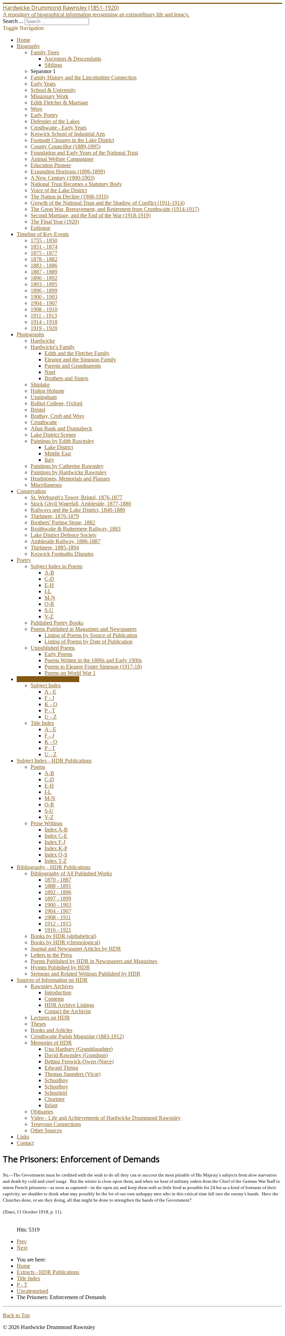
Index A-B (56, 830)
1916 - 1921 (57, 930)
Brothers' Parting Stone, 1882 (63, 522)
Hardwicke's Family (53, 347)
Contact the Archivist (67, 1011)
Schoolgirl (55, 1093)
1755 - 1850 (44, 240)
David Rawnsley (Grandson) (76, 1055)
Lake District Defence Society (64, 535)
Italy (49, 460)
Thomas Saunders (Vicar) (72, 1074)
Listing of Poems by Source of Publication (90, 635)
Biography (28, 46)
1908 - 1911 (57, 917)
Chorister (54, 1099)
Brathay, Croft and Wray (57, 416)
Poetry (24, 560)
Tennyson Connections (56, 1124)
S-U (49, 610)
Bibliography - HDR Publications (53, 867)
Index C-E (55, 836)
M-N (49, 598)
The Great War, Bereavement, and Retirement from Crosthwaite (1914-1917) (115, 209)
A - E (50, 692)
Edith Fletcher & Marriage (59, 103)
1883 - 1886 (44, 265)
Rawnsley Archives (52, 986)
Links (23, 1137)
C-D (49, 579)
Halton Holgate (47, 391)
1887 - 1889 (44, 272)
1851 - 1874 (44, 247)
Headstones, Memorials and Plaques (70, 479)
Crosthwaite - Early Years (59, 128)
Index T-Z (55, 861)
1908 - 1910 (44, 309)
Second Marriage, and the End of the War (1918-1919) (90, 215)
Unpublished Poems (53, 648)
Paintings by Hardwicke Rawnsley (69, 472)
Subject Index (46, 685)
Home (23, 40)
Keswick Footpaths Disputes (62, 554)
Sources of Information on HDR (52, 980)
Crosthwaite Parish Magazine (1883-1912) (77, 1036)
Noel (49, 372)
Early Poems (58, 654)
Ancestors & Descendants (72, 59)
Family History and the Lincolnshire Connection (84, 77)
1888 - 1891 (57, 886)
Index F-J (54, 842)
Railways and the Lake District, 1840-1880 (78, 510)
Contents (54, 999)
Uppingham (44, 397)
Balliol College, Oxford (56, 403)
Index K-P (55, 848)
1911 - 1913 (44, 316)
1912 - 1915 (57, 924)
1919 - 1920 (44, 328)
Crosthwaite (44, 422)
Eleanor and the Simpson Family (80, 359)
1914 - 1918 (44, 322)
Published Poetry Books (57, 623)
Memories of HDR (51, 1043)
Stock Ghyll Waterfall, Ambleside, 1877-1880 (81, 504)
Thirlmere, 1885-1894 (55, 547)
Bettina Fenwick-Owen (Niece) (79, 1061)
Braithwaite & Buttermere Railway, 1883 (76, 529)
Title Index (42, 723)
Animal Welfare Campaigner (62, 159)
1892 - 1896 (57, 892)
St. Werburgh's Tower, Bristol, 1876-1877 (76, 497)
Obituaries (42, 1112)
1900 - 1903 (44, 297)
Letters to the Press (51, 955)
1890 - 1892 (44, 278)
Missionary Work (49, 96)
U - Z (50, 717)
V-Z (49, 616)
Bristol (38, 410)
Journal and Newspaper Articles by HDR (76, 949)
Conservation (31, 491)
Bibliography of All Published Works (71, 873)
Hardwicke (43, 341)
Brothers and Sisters (66, 378)
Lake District (58, 447)
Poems (38, 767)
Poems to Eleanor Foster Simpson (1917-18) (93, 667)
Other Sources (46, 1130)
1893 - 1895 (44, 284)
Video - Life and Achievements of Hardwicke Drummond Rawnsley (106, 1118)
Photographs (30, 334)
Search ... (13, 21)
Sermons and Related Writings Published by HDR (85, 974)
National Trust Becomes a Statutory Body (76, 184)
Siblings (53, 65)
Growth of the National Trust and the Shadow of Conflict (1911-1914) (108, 203)
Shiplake (40, 385)
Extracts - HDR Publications (48, 679)
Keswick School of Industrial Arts (68, 134)
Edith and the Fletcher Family (76, 353)
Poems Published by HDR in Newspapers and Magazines (94, 961)
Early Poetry (44, 115)
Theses (38, 1024)
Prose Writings (47, 823)
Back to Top (16, 1315)
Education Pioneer (51, 165)
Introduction (57, 992)
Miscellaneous (46, 485)
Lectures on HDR (50, 1018)
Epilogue (40, 228)
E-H (49, 585)
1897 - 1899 (57, 898)
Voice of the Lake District (59, 190)
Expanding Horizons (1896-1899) (68, 171)
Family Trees (45, 52)
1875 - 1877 (44, 253)
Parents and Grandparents (72, 366)
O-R (49, 604)
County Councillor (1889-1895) (65, 146)
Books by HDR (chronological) (65, 942)
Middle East (57, 453)
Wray (36, 109)
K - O (50, 704)
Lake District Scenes (53, 435)
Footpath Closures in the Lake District (72, 140)
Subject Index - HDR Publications (54, 761)
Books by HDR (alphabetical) (63, 936)
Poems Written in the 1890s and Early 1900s (93, 660)
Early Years (43, 84)
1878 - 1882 (44, 259)
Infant (50, 1105)
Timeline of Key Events (43, 234)
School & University (53, 90)
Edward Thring (61, 1068)
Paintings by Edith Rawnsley (62, 441)
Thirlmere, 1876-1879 (55, 516)
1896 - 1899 (44, 291)
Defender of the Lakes (55, 121)
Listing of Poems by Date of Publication (88, 641)
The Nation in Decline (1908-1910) (69, 197)
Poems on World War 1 (70, 673)
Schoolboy (56, 1080)
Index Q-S (55, 855)
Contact (25, 1143)
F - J (49, 698)
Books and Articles (51, 1030)
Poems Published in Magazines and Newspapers (84, 629)
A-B (49, 573)
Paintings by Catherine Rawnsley (67, 466)
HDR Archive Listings (69, 1005)
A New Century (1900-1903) (63, 178)
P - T (49, 710)
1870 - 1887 (57, 880)
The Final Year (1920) (55, 222)
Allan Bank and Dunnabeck (61, 428)
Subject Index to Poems (56, 566)
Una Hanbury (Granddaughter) (78, 1049)
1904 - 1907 (44, 303)
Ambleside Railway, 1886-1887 (65, 541)
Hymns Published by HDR (60, 967)
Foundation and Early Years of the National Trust (84, 153)
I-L (47, 591)
